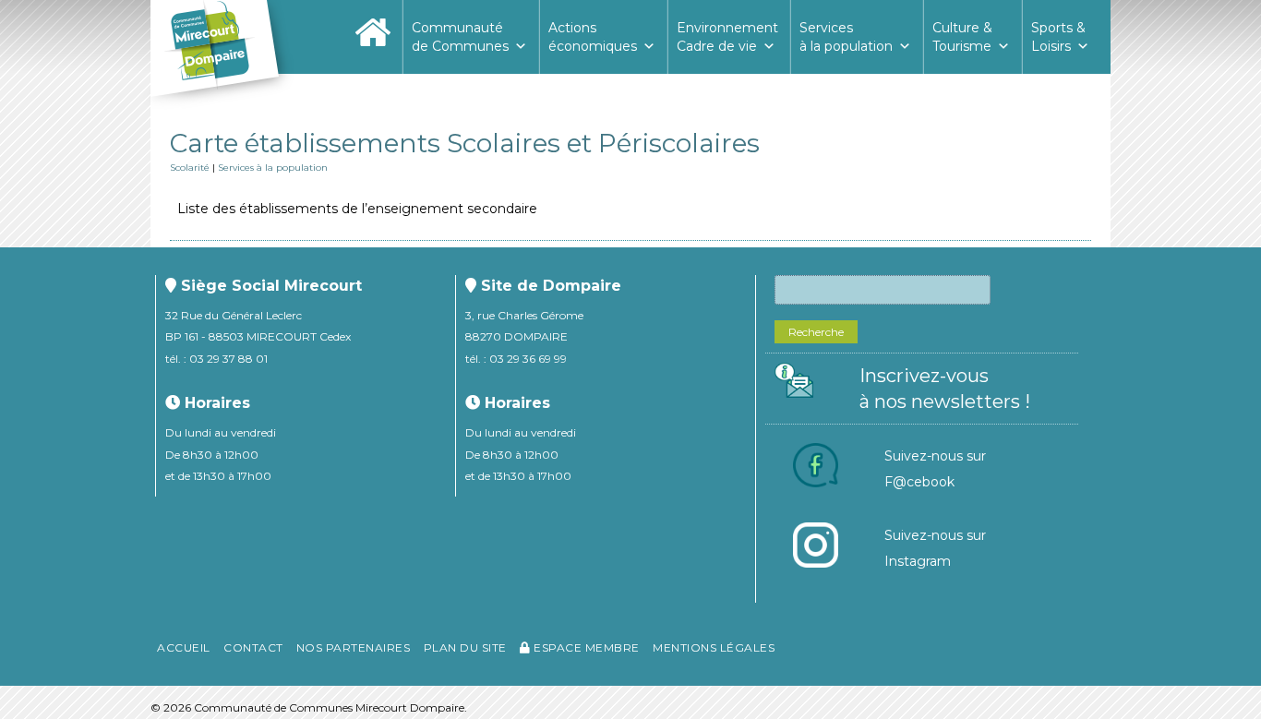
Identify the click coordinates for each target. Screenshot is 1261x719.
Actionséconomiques (592, 36)
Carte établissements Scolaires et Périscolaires (465, 143)
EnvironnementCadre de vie (727, 36)
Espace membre (585, 647)
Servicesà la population (846, 36)
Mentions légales (714, 647)
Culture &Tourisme (962, 36)
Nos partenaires (353, 647)
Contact (253, 647)
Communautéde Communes (460, 36)
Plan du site (465, 647)
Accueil (183, 647)
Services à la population (273, 168)
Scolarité (190, 168)
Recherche (816, 332)
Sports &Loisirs (1058, 36)
